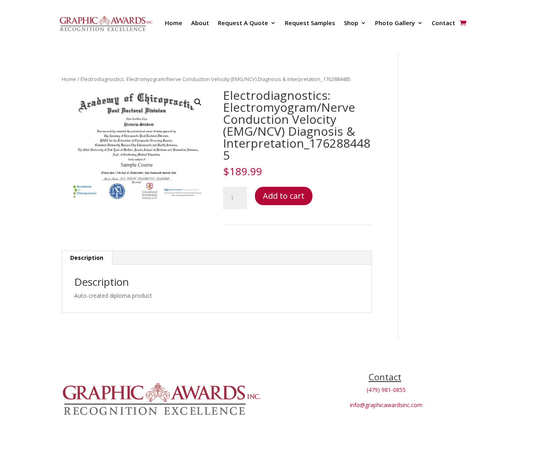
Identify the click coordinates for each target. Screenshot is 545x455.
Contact (443, 23)
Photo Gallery (395, 23)
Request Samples (310, 23)
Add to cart (283, 195)
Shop (351, 23)
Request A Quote (243, 23)
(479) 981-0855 (386, 390)
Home (173, 23)
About (200, 23)
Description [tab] (86, 257)
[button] (198, 102)
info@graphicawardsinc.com (386, 405)
